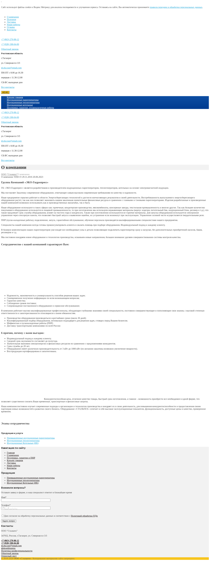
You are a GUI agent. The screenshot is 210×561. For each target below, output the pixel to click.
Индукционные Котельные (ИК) (23, 443)
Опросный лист (9, 556)
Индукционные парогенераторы (23, 100)
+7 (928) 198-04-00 (10, 44)
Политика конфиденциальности (16, 551)
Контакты (11, 30)
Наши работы (13, 24)
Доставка (11, 22)
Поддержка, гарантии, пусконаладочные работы (30, 107)
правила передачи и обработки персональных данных (176, 7)
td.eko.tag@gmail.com (11, 68)
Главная (11, 452)
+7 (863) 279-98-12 (10, 39)
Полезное (11, 19)
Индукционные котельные (20, 105)
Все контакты (7, 87)
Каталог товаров (15, 97)
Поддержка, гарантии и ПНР (21, 458)
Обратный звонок (10, 49)
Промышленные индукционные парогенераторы (31, 438)
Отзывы (11, 27)
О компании (13, 17)
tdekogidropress (8, 548)
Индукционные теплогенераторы (23, 102)
